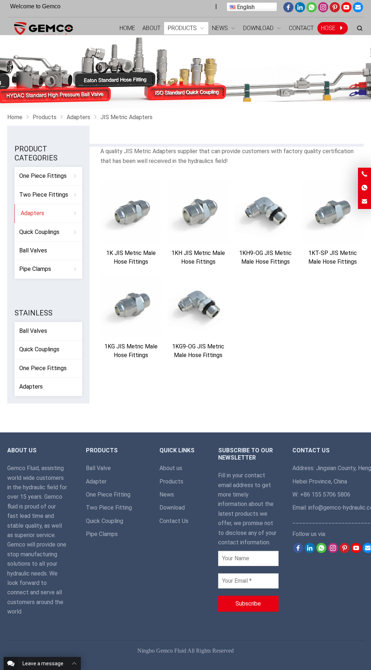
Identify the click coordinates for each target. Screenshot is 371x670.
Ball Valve (98, 468)
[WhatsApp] (311, 10)
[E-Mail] (358, 10)
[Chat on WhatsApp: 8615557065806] (364, 188)
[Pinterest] (335, 10)
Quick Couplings (39, 232)
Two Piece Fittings (43, 194)
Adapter (96, 481)
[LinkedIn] (300, 10)
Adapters (32, 213)
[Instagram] (323, 10)
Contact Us (173, 521)
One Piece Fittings (43, 175)
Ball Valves (33, 250)
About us (170, 468)
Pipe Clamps (35, 268)
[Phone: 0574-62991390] (364, 174)
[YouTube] (346, 10)
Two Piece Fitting (109, 507)
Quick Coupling (104, 521)
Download (172, 507)
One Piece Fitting (108, 494)
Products (171, 481)
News (166, 494)
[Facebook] (288, 10)
